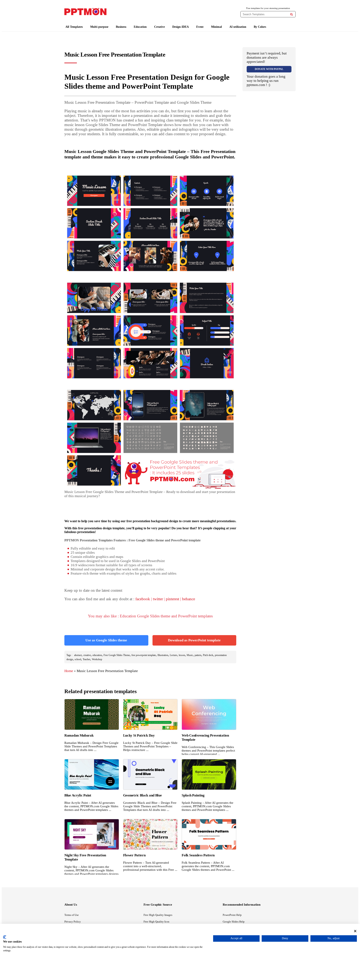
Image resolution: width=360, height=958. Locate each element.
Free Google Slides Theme (117, 655)
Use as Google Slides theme (106, 640)
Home (68, 671)
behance (188, 599)
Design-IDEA (180, 26)
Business (121, 26)
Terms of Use (71, 914)
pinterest (172, 599)
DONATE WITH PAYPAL (269, 69)
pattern (198, 655)
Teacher (86, 659)
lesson (182, 655)
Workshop (97, 659)
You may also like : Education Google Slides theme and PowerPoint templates (150, 616)
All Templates (74, 26)
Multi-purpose (99, 26)
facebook (142, 599)
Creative (159, 26)
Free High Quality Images (158, 914)
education (97, 655)
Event (200, 26)
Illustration (163, 655)
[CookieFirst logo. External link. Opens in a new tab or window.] (4, 937)
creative (87, 655)
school (78, 659)
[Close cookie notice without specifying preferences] (355, 931)
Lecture (173, 655)
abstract (78, 655)
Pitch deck (208, 655)
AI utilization (237, 26)
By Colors (260, 26)
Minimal (216, 26)
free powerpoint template (143, 655)
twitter (158, 599)
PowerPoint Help (232, 914)
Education (140, 26)
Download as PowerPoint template (194, 640)
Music (190, 655)
